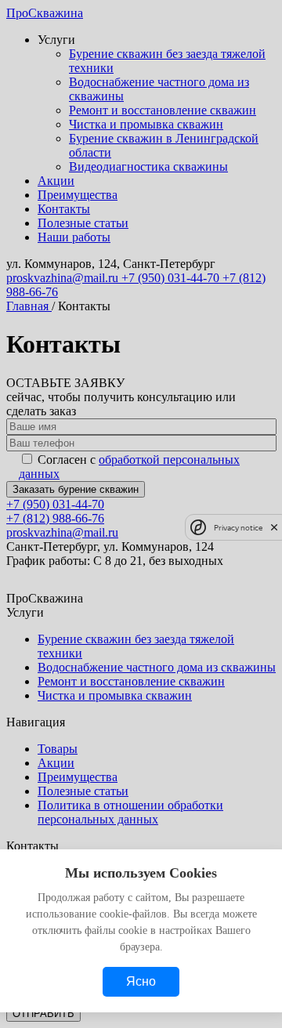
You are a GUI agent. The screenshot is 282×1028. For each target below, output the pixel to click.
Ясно (141, 981)
